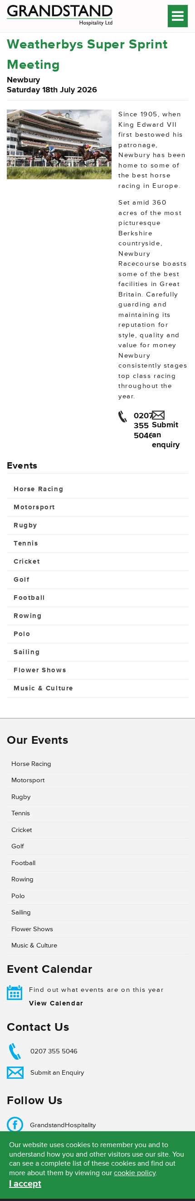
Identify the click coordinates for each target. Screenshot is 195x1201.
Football (29, 597)
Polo (22, 634)
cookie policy (135, 1172)
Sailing (27, 652)
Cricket (27, 561)
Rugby (26, 525)
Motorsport (34, 507)
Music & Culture (43, 688)
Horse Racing (38, 489)
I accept (25, 1183)
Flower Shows (40, 670)
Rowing (28, 616)
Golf (21, 579)
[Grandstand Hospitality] (62, 16)
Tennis (26, 543)
